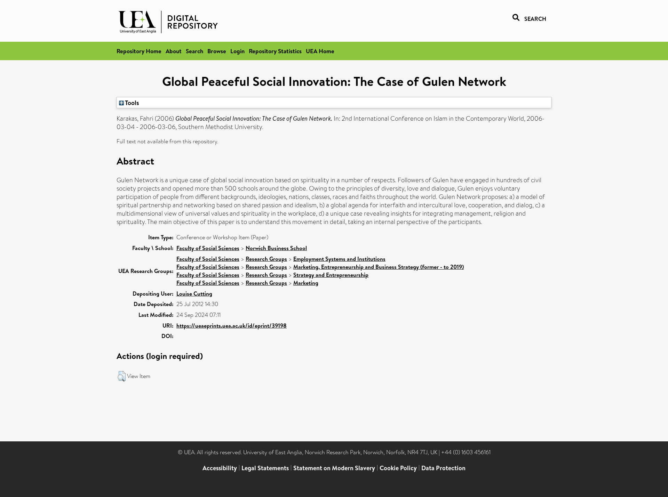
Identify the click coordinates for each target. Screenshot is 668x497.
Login (237, 51)
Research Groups (266, 259)
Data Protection (443, 468)
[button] (122, 376)
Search (194, 51)
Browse (216, 51)
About (174, 51)
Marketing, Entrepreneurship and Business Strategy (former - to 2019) (378, 267)
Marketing (305, 283)
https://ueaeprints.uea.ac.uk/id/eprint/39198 (231, 325)
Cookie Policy (398, 468)
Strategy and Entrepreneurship (330, 275)
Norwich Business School (276, 248)
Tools (131, 102)
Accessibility (219, 468)
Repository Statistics (275, 51)
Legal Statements (265, 468)
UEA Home (320, 51)
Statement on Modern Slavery (334, 468)
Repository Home (139, 51)
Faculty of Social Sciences (207, 248)
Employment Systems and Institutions (339, 259)
